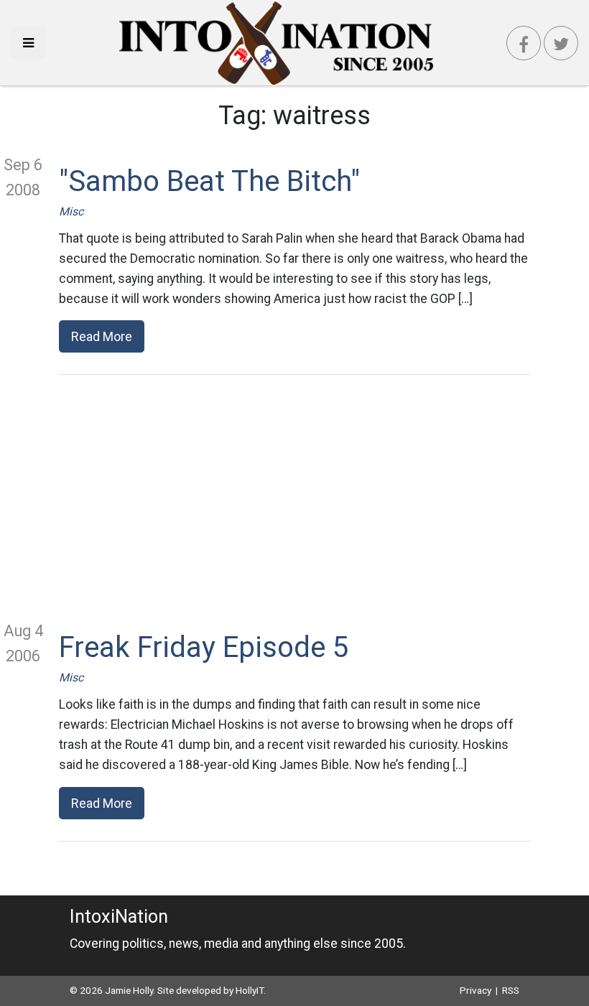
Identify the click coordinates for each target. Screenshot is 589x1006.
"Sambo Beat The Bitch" (209, 181)
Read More (101, 336)
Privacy (475, 990)
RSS (510, 990)
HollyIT (250, 990)
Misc (71, 211)
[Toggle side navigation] (28, 43)
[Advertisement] (294, 496)
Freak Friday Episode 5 (203, 647)
